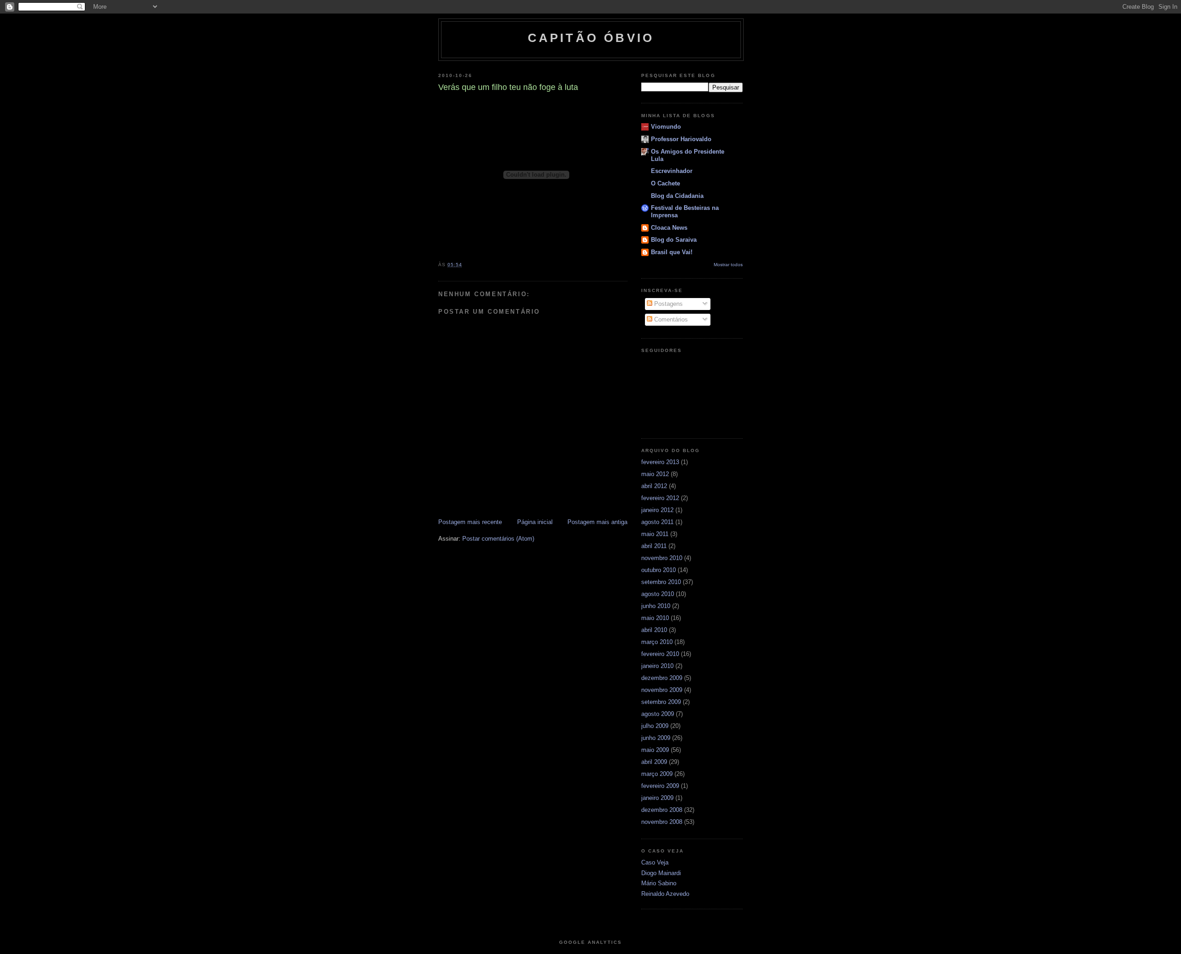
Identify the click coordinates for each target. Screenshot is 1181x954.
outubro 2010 (658, 569)
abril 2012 (654, 486)
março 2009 (657, 773)
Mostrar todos (728, 264)
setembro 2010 (661, 581)
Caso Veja (654, 862)
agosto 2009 (657, 713)
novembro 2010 (661, 558)
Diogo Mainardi (661, 873)
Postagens (667, 303)
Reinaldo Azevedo (665, 893)
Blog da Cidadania (677, 195)
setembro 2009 (661, 701)
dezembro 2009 (661, 677)
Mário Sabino (658, 883)
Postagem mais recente (470, 522)
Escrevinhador (671, 170)
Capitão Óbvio (591, 38)
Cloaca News (669, 227)
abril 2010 (654, 629)
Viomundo (666, 126)
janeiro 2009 (657, 797)
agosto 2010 (657, 593)
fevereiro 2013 (660, 462)
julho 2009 (654, 725)
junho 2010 (655, 605)
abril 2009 (654, 761)
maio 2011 (654, 534)
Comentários (670, 319)
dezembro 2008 (661, 809)
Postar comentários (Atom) (498, 538)
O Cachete (665, 183)
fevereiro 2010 (660, 653)
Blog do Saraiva (674, 239)
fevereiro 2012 (660, 498)
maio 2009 (655, 749)
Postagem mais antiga (597, 522)
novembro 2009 (661, 689)
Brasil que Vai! (671, 252)
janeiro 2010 (657, 665)
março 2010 (657, 641)
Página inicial (535, 522)
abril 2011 (654, 546)
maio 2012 (655, 474)
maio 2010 (655, 617)
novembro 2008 (661, 821)
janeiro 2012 (657, 510)
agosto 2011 (657, 522)
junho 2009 (655, 737)
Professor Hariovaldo (681, 139)
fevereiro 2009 (660, 785)
